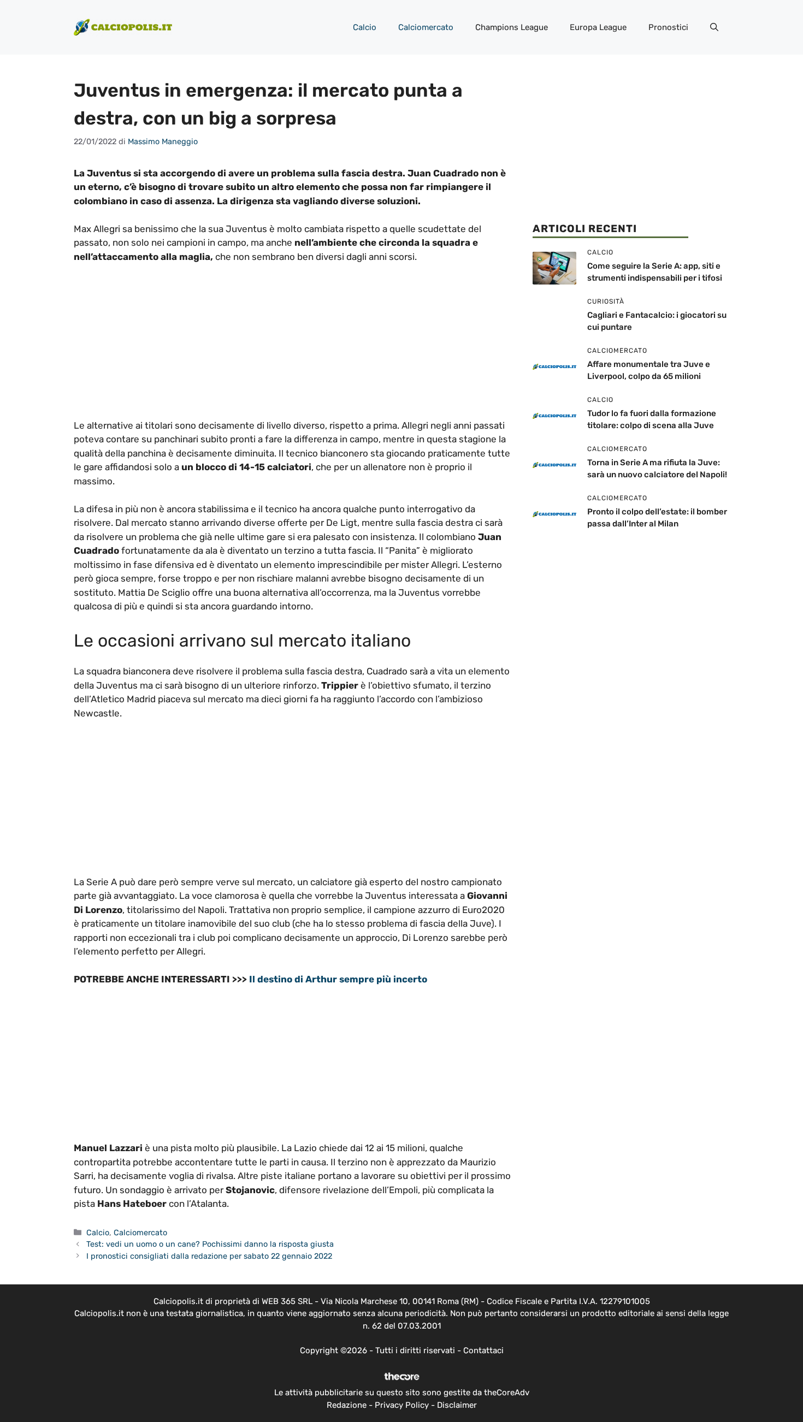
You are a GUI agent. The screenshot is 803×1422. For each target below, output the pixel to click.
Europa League (598, 27)
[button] (714, 27)
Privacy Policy (402, 1405)
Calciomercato (425, 27)
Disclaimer (457, 1405)
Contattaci (483, 1350)
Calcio (364, 27)
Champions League (511, 27)
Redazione (347, 1405)
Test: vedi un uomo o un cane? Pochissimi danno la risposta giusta (210, 1244)
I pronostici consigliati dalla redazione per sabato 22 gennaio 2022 (209, 1256)
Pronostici (668, 27)
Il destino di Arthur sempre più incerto (338, 979)
